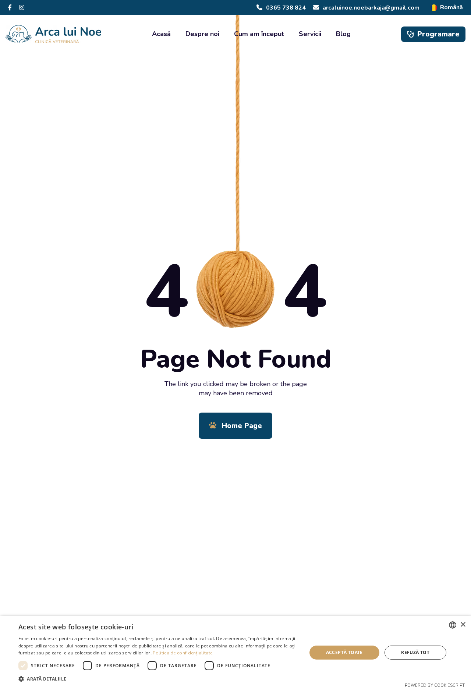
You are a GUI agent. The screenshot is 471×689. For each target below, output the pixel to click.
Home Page (240, 426)
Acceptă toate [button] (344, 652)
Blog (343, 34)
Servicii (310, 34)
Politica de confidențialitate (182, 653)
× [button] (462, 625)
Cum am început (259, 34)
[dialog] (235, 652)
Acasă (161, 34)
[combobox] (452, 625)
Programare (438, 34)
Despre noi (202, 34)
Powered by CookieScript (435, 685)
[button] (158, 678)
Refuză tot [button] (415, 652)
